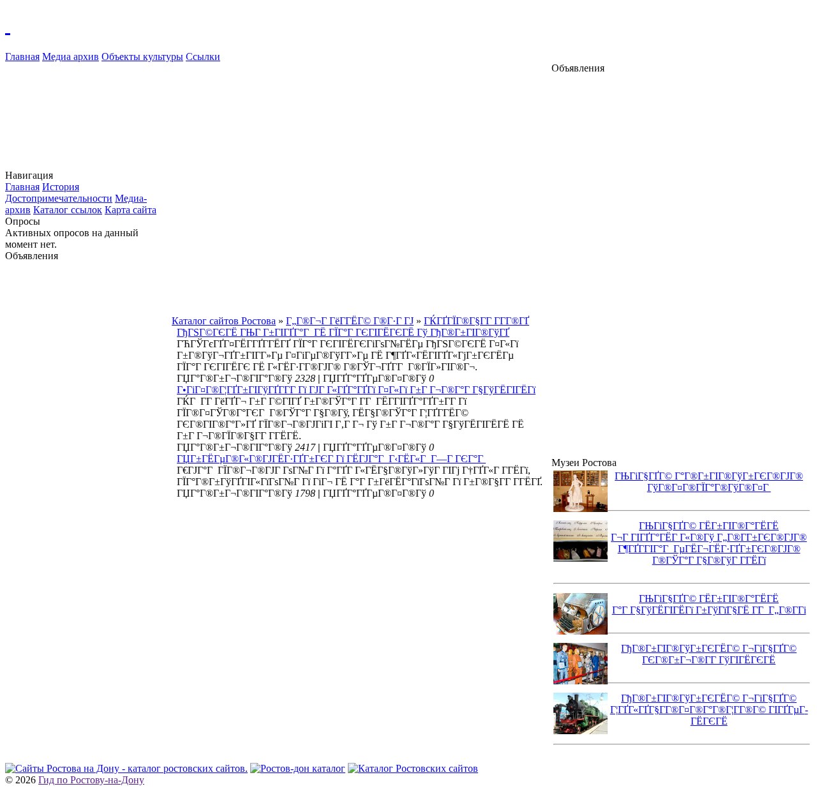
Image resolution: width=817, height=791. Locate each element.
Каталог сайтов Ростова (224, 320)
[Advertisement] (89, 453)
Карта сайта (130, 209)
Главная (22, 56)
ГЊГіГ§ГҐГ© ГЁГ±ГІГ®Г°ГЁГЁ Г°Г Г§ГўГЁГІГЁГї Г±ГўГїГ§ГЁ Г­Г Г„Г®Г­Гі (709, 604)
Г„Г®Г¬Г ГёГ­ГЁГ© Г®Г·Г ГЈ (350, 320)
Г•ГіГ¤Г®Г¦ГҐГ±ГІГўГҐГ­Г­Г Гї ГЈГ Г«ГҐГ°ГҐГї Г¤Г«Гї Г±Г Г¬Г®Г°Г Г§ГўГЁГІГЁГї (356, 389)
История (60, 186)
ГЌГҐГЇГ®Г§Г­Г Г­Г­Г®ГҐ (476, 320)
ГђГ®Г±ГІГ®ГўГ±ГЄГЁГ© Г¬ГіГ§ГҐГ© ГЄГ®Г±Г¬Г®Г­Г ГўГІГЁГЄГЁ (709, 654)
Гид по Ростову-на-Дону (91, 779)
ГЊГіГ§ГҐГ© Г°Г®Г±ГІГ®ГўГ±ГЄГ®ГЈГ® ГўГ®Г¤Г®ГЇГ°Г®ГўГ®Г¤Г (709, 482)
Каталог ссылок (67, 209)
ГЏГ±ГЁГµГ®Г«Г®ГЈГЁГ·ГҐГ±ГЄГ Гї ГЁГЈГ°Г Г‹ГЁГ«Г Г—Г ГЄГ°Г (331, 458)
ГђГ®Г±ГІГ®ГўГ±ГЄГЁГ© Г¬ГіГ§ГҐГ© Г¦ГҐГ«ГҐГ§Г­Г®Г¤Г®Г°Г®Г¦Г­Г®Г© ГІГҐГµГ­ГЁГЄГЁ (709, 710)
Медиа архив (70, 56)
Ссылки (203, 56)
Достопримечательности (58, 198)
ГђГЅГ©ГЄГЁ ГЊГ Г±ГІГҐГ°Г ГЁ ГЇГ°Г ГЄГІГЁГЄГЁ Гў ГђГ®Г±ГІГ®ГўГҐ (343, 332)
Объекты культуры (142, 56)
